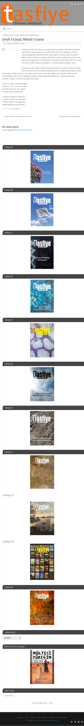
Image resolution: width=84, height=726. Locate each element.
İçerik (16, 35)
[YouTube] (81, 4)
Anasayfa (20, 718)
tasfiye (10, 43)
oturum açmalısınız (25, 130)
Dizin (27, 718)
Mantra (47, 720)
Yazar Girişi (9, 695)
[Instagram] (78, 4)
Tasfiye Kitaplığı (62, 718)
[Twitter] (75, 4)
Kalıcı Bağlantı (16, 109)
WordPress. (55, 720)
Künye (33, 718)
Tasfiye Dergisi (7, 35)
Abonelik (51, 718)
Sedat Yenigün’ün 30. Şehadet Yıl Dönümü (17, 116)
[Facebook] (71, 4)
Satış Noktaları (41, 718)
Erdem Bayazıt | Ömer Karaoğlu (70, 116)
